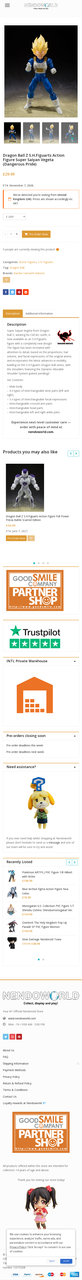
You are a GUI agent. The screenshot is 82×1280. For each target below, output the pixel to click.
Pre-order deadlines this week (24, 745)
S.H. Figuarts (45, 262)
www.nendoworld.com (22, 1018)
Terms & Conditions (15, 1090)
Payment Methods (14, 1070)
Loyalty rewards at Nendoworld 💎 (24, 1103)
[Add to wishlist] (6, 280)
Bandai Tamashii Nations (29, 273)
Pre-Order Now (38, 234)
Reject (52, 1261)
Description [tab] (13, 313)
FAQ (5, 1057)
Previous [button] (10, 70)
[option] (41, 71)
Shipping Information (16, 1063)
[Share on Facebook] (6, 292)
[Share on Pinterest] (19, 292)
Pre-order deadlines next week (25, 752)
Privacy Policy (11, 1077)
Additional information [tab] (39, 313)
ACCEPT (66, 1261)
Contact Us (10, 1096)
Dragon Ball (17, 267)
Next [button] (72, 70)
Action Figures (27, 262)
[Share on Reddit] (26, 292)
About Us (8, 1050)
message (54, 842)
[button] (75, 141)
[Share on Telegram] (12, 292)
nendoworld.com (40, 432)
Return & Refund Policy (17, 1083)
